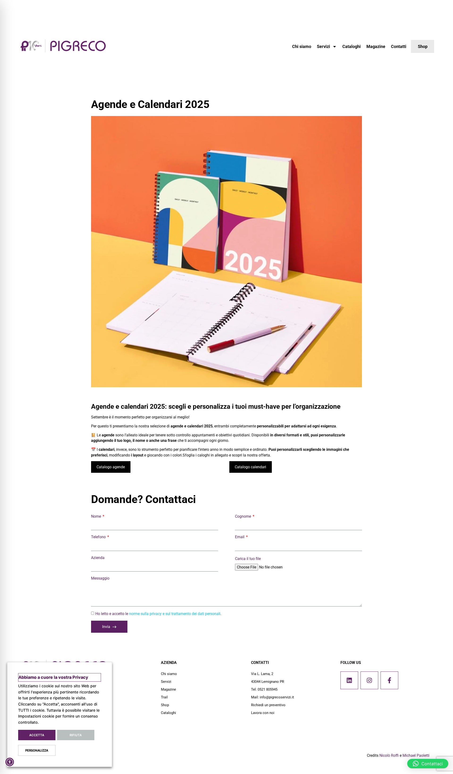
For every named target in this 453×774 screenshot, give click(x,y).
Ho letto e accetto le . (158, 613)
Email (240, 537)
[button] (427, 763)
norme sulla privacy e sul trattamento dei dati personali (174, 613)
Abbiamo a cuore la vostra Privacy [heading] (53, 677)
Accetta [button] (36, 735)
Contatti (398, 46)
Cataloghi (351, 46)
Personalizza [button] (36, 750)
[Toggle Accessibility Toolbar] (9, 762)
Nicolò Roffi (389, 755)
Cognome (243, 516)
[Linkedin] (349, 680)
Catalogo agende (110, 467)
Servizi (323, 46)
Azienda (98, 557)
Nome (96, 516)
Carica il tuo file (248, 558)
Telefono (99, 537)
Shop (165, 705)
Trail (164, 697)
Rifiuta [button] (76, 735)
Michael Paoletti (416, 755)
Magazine (375, 46)
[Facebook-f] (389, 680)
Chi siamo (301, 46)
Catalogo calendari (250, 467)
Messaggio (100, 578)
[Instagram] (369, 680)
